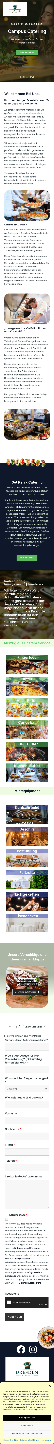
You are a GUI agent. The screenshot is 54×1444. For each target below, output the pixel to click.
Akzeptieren (27, 1417)
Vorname (11, 1113)
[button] (49, 1385)
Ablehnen (27, 1425)
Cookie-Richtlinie (10, 1440)
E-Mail (10, 1145)
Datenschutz (18, 1215)
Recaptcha (12, 1293)
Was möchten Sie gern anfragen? (26, 1080)
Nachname (13, 1129)
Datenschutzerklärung (29, 1440)
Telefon (11, 1160)
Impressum (46, 1440)
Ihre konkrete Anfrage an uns (23, 1176)
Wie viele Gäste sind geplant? (24, 1097)
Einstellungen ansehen (27, 1433)
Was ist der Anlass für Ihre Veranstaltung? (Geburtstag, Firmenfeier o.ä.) (23, 1059)
